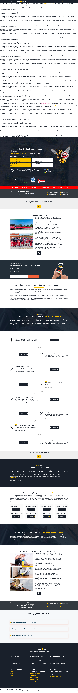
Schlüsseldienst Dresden (35, 673)
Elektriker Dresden (34, 679)
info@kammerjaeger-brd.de (55, 676)
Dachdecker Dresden (34, 677)
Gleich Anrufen (16, 509)
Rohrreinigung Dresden (35, 681)
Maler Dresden (33, 675)
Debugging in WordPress (49, 3)
